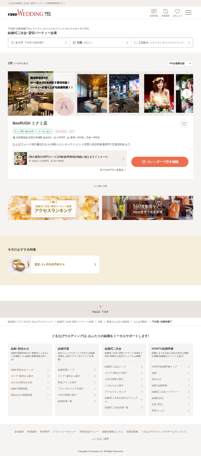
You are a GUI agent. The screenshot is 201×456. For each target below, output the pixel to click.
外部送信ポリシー (89, 431)
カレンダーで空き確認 (162, 161)
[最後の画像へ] (187, 93)
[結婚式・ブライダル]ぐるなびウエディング (30, 321)
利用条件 (44, 431)
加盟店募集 (132, 431)
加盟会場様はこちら (112, 431)
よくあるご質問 (100, 439)
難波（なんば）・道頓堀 (118, 321)
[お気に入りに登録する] (184, 124)
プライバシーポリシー (64, 431)
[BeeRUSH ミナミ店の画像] (100, 93)
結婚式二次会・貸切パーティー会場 (75, 321)
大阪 (100, 321)
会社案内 (19, 431)
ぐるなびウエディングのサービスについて (164, 431)
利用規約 (32, 431)
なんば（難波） (140, 321)
